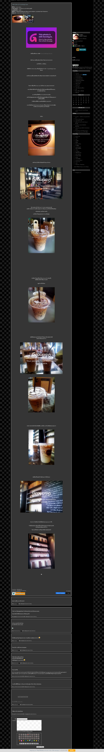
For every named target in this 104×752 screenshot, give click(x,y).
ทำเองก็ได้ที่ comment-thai (17, 701)
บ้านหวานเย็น (78, 155)
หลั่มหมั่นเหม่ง (78, 152)
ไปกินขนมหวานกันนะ (79, 80)
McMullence (16, 650)
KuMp (76, 157)
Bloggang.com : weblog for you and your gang (19, 0)
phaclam (15, 603)
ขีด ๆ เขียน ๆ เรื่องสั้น (79, 90)
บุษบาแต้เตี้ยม (78, 148)
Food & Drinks (78, 76)
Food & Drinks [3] (78, 78)
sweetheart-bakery (78, 160)
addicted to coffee (78, 74)
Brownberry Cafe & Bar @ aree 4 (81, 130)
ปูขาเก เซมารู (78, 143)
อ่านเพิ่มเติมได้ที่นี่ (63, 750)
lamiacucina (77, 161)
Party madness (78, 154)
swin (76, 139)
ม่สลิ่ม (76, 140)
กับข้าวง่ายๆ (77, 83)
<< (73, 94)
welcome (77, 73)
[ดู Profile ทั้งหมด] (82, 38)
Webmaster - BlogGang (79, 164)
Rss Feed (75, 42)
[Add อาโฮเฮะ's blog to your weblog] (81, 166)
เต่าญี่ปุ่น (77, 145)
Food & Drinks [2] (78, 77)
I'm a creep (77, 86)
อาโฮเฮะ (15, 640)
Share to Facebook (60, 593)
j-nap (76, 163)
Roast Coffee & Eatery (79, 119)
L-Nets (76, 149)
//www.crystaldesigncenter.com (46, 53)
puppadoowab (78, 147)
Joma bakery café (78, 120)
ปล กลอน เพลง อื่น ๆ (79, 87)
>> (88, 94)
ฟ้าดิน (76, 142)
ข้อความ (77, 92)
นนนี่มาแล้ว (16, 704)
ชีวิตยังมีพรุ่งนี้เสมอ (17, 630)
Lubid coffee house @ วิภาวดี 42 (81, 132)
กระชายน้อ (77, 158)
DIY (76, 89)
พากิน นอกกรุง (78, 81)
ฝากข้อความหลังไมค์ (78, 41)
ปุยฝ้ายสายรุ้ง (16, 663)
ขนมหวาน (77, 85)
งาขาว (76, 137)
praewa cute (77, 136)
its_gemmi (77, 151)
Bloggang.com (78, 172)
